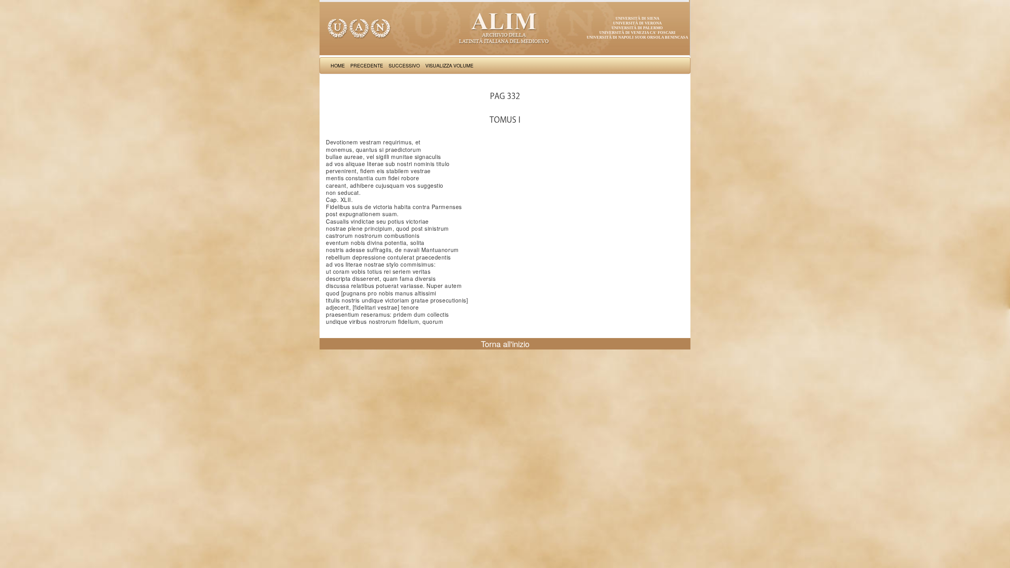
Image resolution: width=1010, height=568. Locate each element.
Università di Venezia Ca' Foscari (637, 32)
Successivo (404, 65)
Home (338, 65)
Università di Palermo (637, 28)
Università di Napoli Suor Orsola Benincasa (637, 37)
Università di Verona (637, 23)
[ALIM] (505, 28)
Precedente (366, 65)
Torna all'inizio (505, 343)
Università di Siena (637, 18)
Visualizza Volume (449, 65)
